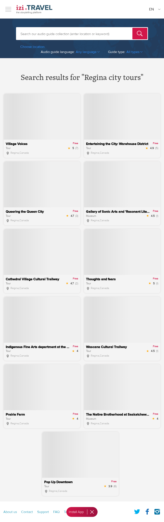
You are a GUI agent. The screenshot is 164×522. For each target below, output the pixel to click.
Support (43, 512)
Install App (76, 512)
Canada (24, 153)
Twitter (137, 510)
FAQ (56, 512)
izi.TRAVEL (34, 9)
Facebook (147, 510)
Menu (8, 9)
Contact (27, 512)
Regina (14, 153)
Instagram (157, 510)
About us (10, 512)
